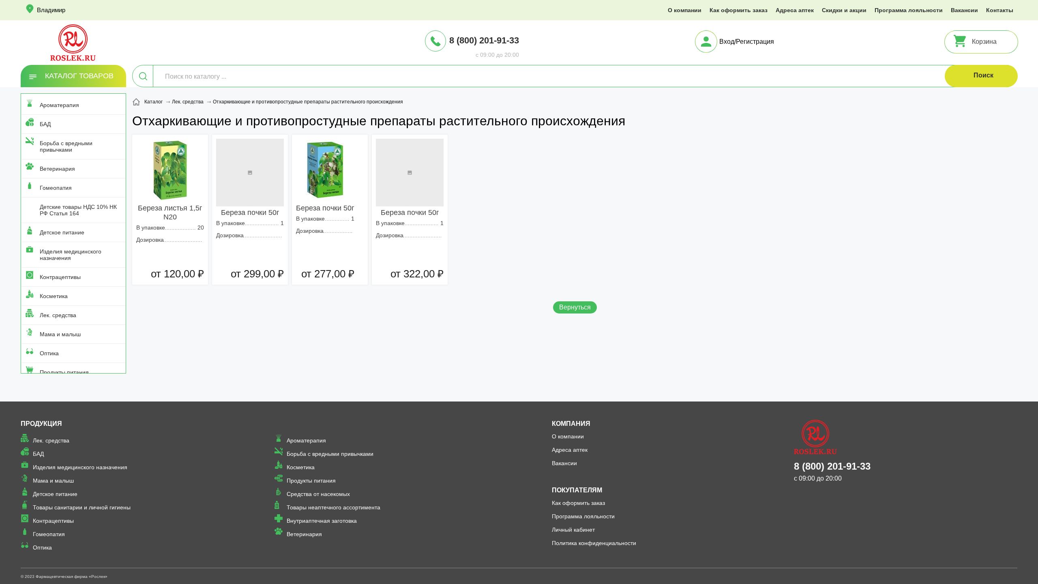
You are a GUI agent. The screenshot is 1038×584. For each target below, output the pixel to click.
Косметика (54, 296)
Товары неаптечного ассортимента (333, 507)
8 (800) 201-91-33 (484, 40)
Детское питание (62, 232)
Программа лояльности (909, 10)
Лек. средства (58, 315)
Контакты (999, 10)
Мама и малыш (60, 334)
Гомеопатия (56, 188)
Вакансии (964, 10)
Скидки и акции (844, 10)
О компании (684, 10)
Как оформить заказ (739, 10)
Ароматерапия (59, 105)
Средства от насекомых (318, 494)
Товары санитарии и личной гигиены (82, 507)
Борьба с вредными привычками (66, 146)
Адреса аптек (795, 10)
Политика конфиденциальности (594, 543)
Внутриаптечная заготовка (322, 520)
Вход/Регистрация (746, 41)
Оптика (49, 353)
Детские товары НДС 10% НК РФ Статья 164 (78, 210)
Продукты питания (64, 372)
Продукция (41, 423)
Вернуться (575, 307)
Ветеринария (57, 168)
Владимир (51, 9)
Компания (571, 423)
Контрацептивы (60, 277)
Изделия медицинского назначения (70, 254)
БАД (45, 124)
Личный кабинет (573, 529)
